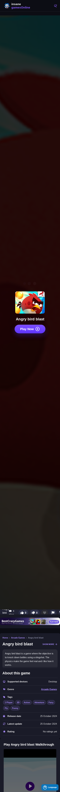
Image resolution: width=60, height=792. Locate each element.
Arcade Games (18, 638)
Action (27, 702)
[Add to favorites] (44, 613)
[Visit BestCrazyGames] (30, 621)
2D (18, 702)
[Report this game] (53, 613)
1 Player (8, 702)
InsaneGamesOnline (17, 5)
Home (5, 638)
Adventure (39, 702)
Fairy (51, 702)
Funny (15, 708)
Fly (6, 708)
